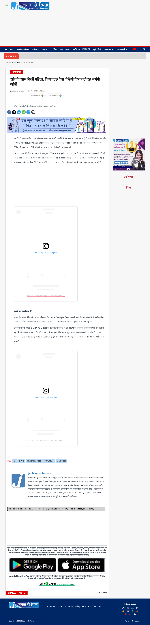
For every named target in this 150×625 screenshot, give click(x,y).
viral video (61, 461)
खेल (61, 49)
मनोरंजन (76, 49)
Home (8, 63)
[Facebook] (9, 111)
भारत (12, 49)
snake (21, 461)
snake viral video (34, 461)
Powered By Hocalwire (133, 621)
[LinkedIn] (19, 111)
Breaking (11, 56)
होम (6, 49)
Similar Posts (16, 592)
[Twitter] (14, 111)
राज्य (44, 49)
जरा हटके (17, 63)
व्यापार (68, 49)
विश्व (55, 49)
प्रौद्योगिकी (97, 49)
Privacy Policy (74, 606)
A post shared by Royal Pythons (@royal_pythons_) (46, 296)
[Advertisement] (75, 29)
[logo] (30, 6)
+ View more (102, 592)
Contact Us (61, 606)
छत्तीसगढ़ (35, 49)
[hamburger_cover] (7, 5)
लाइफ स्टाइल (109, 49)
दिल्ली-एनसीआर (23, 49)
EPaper (86, 49)
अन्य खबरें (121, 49)
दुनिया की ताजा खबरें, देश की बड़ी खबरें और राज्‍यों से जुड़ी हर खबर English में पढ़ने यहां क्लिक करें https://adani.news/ (51, 509)
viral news (49, 461)
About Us (51, 606)
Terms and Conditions (91, 606)
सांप (14, 461)
